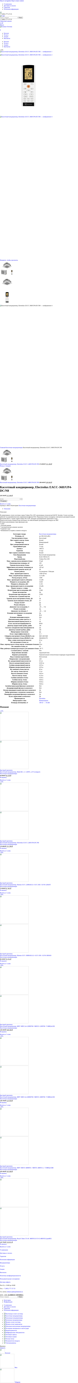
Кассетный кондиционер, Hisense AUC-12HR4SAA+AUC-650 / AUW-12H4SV (25, 884)
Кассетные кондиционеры (14, 447)
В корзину (3, 501)
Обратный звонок (6, 21)
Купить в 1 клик (5, 504)
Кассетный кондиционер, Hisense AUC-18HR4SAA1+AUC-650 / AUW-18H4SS (25, 955)
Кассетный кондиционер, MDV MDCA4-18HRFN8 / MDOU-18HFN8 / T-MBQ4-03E (27, 1097)
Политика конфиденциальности (10, 1275)
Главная (3, 447)
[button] (3, 777)
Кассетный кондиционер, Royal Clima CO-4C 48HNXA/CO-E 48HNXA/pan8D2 (26, 1238)
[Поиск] (0, 28)
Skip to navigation (5, 1)
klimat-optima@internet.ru (15, 1292)
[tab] (7, 509)
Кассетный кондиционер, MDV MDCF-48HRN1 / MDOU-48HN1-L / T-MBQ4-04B (26, 1168)
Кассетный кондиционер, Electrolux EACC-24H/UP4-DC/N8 (19, 464)
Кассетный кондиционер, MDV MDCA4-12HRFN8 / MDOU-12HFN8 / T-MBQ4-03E (27, 1026)
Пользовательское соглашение (10, 1279)
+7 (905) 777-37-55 (9, 1288)
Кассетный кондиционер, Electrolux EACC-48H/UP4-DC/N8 (19, 482)
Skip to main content (17, 1)
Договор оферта (5, 1282)
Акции (2, 1269)
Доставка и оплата (6, 1253)
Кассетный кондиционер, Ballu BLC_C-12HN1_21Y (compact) (20, 772)
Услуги (2, 1266)
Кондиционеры (5, 1263)
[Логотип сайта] (2, 16)
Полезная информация (7, 1259)
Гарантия (3, 1256)
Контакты (3, 1272)
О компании (4, 1250)
